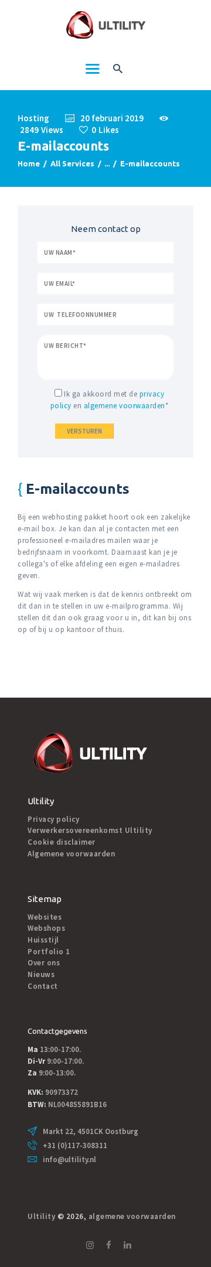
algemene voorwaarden (124, 406)
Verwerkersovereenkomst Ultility (90, 830)
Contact (43, 986)
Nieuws (41, 974)
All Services (72, 163)
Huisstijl (43, 940)
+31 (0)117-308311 (75, 1145)
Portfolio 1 (49, 952)
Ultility (41, 1216)
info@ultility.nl (69, 1159)
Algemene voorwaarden (71, 854)
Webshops (46, 928)
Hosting (33, 118)
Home (29, 163)
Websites (45, 917)
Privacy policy (53, 819)
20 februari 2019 (112, 118)
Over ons (44, 963)
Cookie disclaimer (62, 842)
